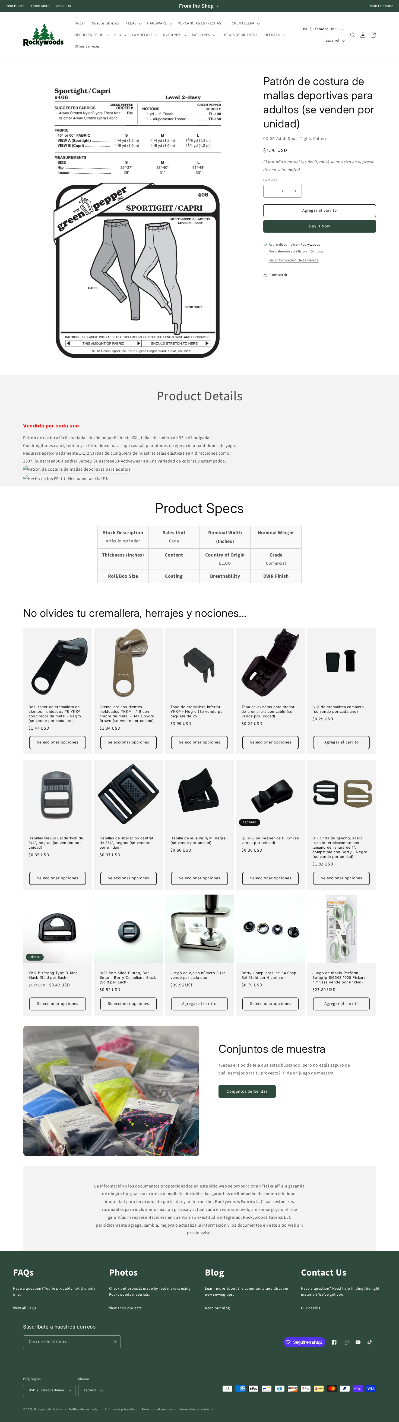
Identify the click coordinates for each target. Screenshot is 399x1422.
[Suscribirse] (115, 1341)
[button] (133, 23)
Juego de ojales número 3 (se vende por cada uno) (198, 975)
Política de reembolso (84, 1409)
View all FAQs (24, 1308)
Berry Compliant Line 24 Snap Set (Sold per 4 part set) (269, 975)
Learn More (40, 6)
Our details (311, 1308)
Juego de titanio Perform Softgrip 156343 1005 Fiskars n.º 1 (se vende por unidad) (339, 977)
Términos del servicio (157, 1409)
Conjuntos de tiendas (247, 1091)
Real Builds (14, 6)
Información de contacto (195, 1409)
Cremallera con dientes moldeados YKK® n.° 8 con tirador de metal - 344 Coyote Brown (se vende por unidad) (127, 714)
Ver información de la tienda (294, 260)
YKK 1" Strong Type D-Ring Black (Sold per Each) (53, 975)
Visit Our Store (382, 6)
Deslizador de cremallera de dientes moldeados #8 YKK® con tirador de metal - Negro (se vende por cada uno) (54, 714)
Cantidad (270, 180)
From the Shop (196, 6)
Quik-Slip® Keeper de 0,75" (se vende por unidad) (270, 840)
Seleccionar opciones (57, 742)
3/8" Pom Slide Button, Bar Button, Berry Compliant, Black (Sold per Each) (128, 977)
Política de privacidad (120, 1409)
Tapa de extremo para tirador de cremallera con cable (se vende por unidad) (268, 711)
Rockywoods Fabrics (48, 1409)
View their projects (125, 1308)
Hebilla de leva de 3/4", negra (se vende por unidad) (198, 840)
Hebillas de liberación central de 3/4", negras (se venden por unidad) (126, 842)
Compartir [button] (278, 275)
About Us (63, 6)
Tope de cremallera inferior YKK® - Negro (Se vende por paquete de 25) (197, 711)
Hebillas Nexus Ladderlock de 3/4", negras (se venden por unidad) (55, 842)
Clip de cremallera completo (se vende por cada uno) (338, 709)
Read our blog (217, 1308)
